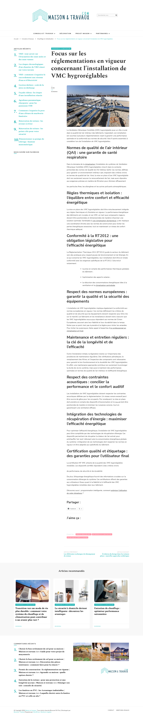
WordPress (36, 712)
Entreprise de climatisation (102, 534)
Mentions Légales (46, 712)
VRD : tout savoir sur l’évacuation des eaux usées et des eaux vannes (32, 56)
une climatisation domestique (104, 221)
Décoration (65, 33)
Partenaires (102, 33)
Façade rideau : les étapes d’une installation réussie (30, 94)
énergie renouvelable (83, 534)
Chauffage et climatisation (61, 48)
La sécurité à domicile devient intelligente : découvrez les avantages (71, 611)
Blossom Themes (19, 712)
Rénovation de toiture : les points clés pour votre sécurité (31, 131)
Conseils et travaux (43, 33)
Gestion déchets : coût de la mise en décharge (31, 86)
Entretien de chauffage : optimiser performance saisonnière (107, 611)
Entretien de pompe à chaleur (77, 537)
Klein (53, 88)
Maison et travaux (30, 710)
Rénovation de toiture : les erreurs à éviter (31, 122)
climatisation (90, 164)
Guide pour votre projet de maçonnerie (41, 653)
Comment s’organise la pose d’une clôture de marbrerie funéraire (32, 113)
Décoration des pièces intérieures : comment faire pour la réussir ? (39, 663)
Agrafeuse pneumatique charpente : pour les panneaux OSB (30, 103)
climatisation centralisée (105, 285)
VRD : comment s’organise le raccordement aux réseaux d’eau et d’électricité (32, 77)
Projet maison (82, 33)
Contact (111, 710)
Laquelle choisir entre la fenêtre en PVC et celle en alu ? (44, 694)
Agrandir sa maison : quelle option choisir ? (42, 674)
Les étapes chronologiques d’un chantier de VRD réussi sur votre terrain (32, 67)
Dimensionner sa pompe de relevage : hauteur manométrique (31, 141)
